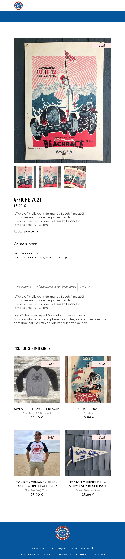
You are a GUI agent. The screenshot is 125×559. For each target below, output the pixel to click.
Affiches (38, 258)
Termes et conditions (34, 555)
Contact (100, 555)
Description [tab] (23, 286)
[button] (25, 244)
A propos (38, 549)
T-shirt (45, 490)
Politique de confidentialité (72, 549)
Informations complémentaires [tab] (56, 286)
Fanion (79, 490)
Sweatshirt (45, 413)
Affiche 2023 (88, 409)
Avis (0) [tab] (85, 286)
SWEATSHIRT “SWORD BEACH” (37, 409)
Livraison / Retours (72, 555)
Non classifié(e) (57, 258)
